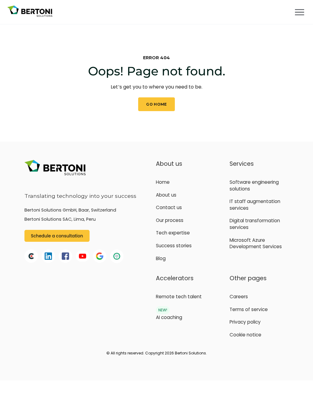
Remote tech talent (179, 296)
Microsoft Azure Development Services (256, 243)
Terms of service (249, 309)
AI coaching (169, 317)
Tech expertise (173, 233)
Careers (239, 296)
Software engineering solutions (254, 185)
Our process (169, 220)
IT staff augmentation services (255, 204)
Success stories (174, 245)
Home (163, 182)
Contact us (169, 207)
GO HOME (156, 104)
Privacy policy (245, 322)
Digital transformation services (255, 223)
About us (166, 195)
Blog (161, 258)
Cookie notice (245, 335)
